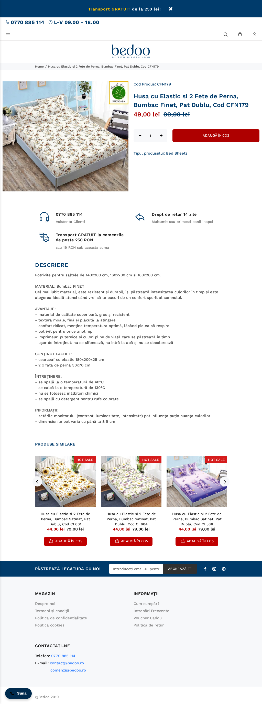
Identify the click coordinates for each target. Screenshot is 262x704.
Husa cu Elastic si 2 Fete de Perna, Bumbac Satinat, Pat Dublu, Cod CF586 (197, 519)
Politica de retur (149, 625)
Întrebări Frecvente (151, 611)
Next (225, 481)
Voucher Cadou (148, 618)
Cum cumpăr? (146, 603)
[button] (18, 693)
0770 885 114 (27, 22)
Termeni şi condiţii (52, 611)
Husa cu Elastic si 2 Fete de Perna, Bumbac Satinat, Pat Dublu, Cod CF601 (65, 519)
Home (39, 66)
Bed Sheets (177, 153)
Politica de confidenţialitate (61, 618)
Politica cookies (49, 625)
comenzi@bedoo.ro (68, 670)
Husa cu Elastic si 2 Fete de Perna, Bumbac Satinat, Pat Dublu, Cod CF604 (131, 519)
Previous (37, 481)
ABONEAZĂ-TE (180, 569)
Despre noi (45, 603)
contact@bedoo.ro (67, 663)
